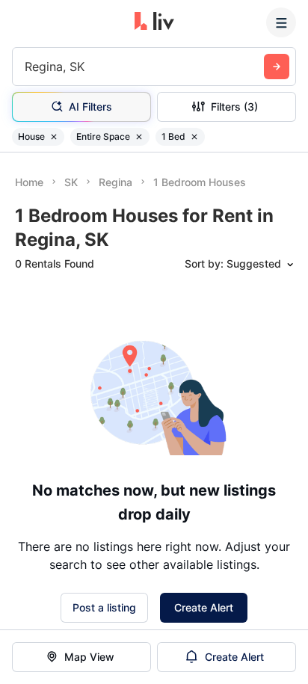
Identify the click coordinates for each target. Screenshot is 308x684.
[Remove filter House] (53, 136)
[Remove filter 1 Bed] (194, 136)
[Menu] (281, 22)
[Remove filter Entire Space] (139, 136)
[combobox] (26, 66)
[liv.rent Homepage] (154, 22)
